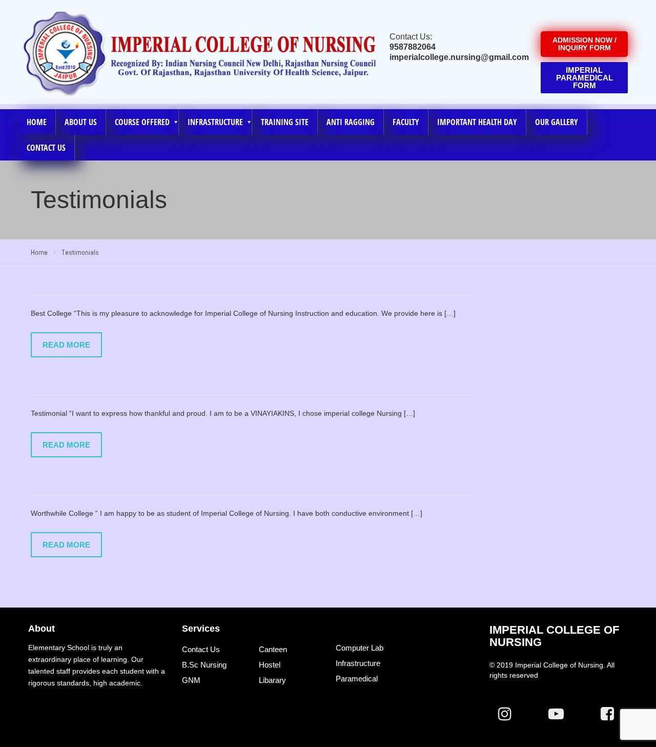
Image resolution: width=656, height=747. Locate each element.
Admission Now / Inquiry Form (584, 44)
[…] (450, 313)
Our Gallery (556, 122)
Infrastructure (358, 663)
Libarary (272, 680)
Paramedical (357, 678)
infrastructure (215, 122)
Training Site (285, 122)
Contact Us (46, 147)
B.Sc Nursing (204, 664)
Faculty (406, 122)
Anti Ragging (350, 122)
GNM (191, 680)
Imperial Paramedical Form (584, 78)
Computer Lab (359, 647)
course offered (142, 122)
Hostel (269, 664)
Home (37, 122)
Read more (66, 344)
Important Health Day (477, 122)
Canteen (273, 649)
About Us (81, 122)
